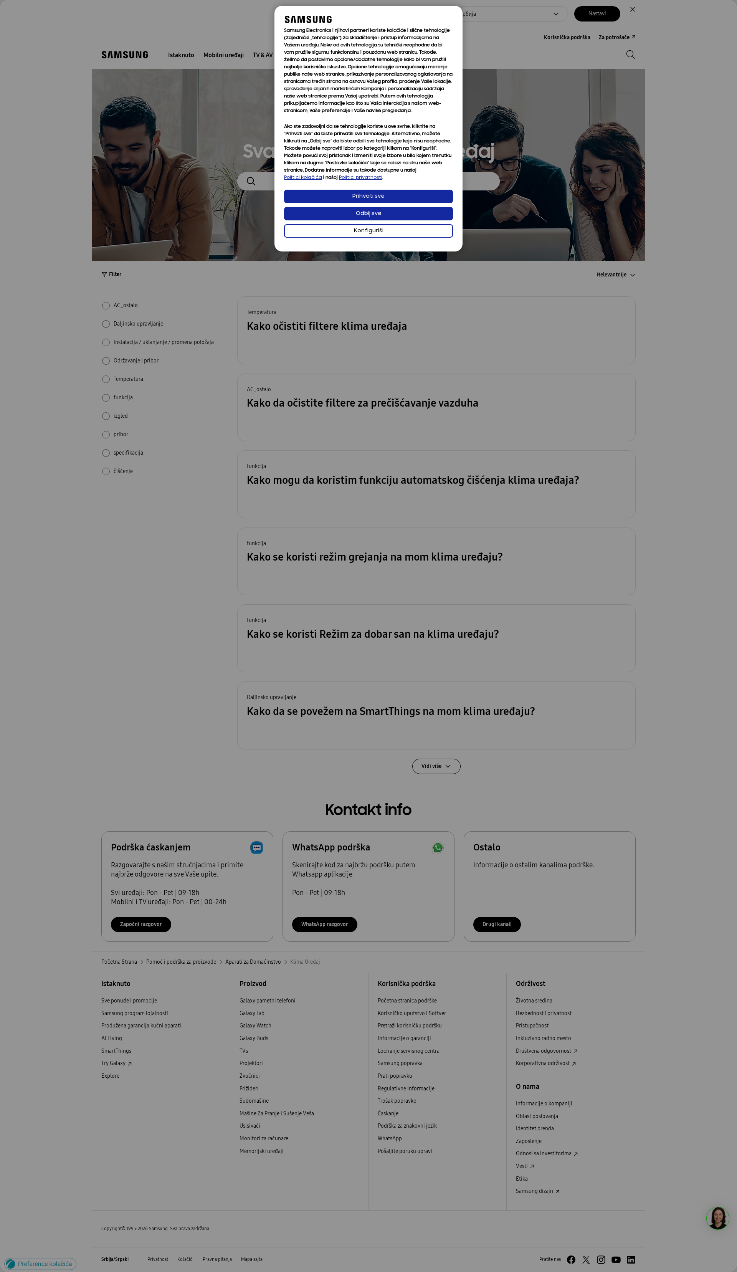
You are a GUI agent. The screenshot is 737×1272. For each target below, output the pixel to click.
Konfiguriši (368, 231)
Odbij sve (369, 214)
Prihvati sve (368, 196)
